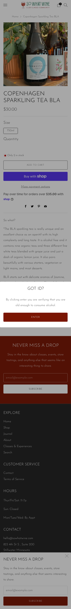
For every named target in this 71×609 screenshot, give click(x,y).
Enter (35, 317)
